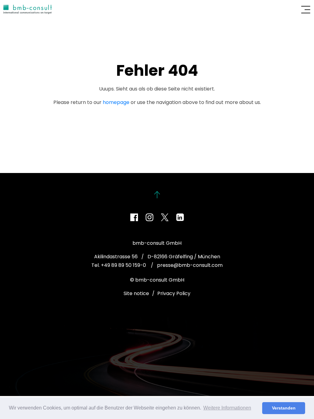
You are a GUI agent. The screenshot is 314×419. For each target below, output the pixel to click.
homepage (116, 102)
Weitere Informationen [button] (227, 407)
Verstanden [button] (284, 408)
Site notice (136, 293)
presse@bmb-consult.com (190, 265)
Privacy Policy (173, 293)
